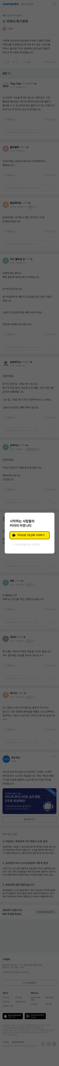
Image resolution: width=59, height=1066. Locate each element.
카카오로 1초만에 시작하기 (31, 535)
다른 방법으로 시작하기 (28, 544)
